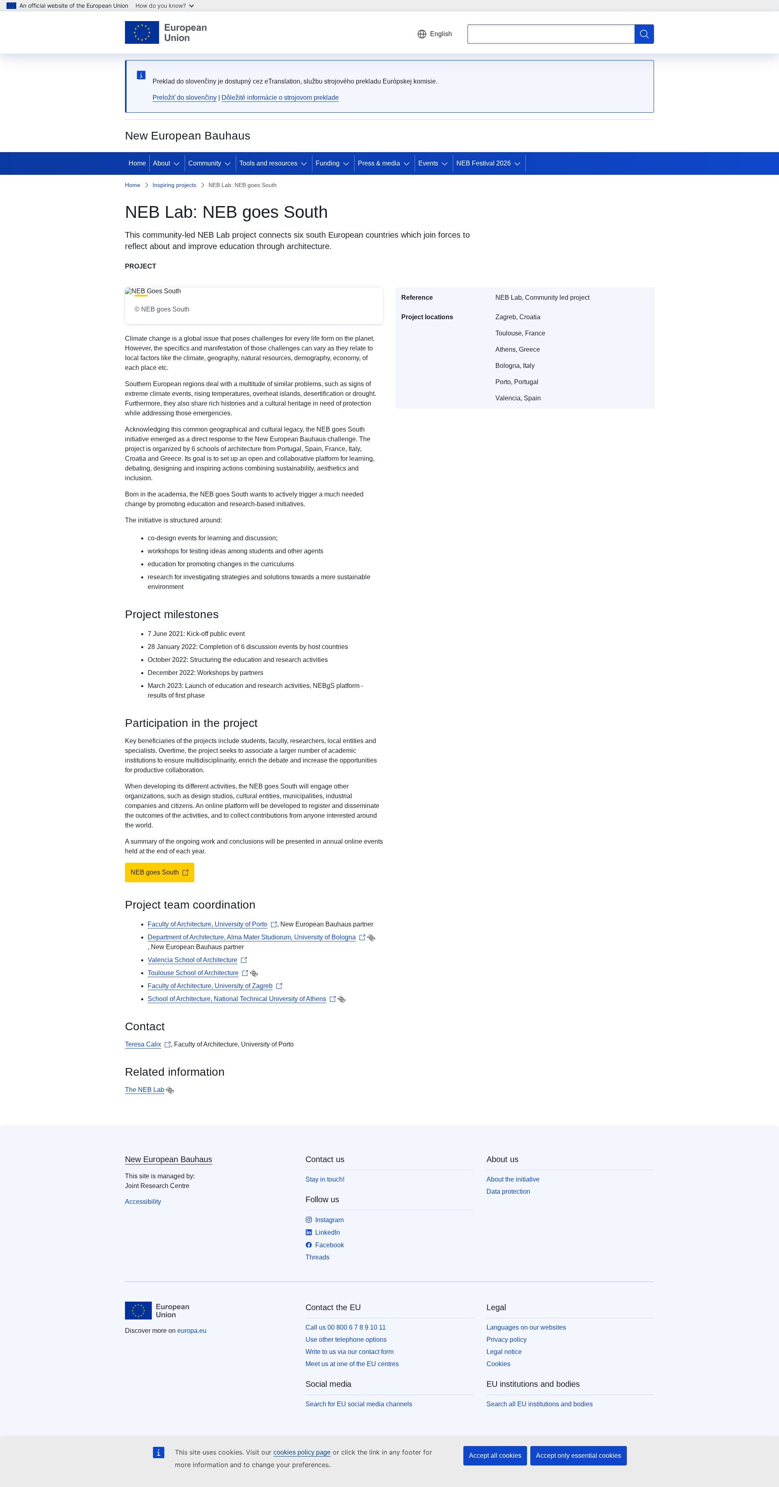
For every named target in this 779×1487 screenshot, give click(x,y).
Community (204, 163)
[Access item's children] (178, 163)
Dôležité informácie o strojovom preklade (280, 97)
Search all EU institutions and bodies (539, 1404)
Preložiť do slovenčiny (185, 97)
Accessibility (143, 1201)
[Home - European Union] (166, 32)
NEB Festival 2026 (483, 163)
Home (137, 163)
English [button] (441, 33)
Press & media (379, 163)
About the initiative (513, 1179)
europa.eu (192, 1330)
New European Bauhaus (168, 1159)
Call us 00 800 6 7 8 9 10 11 (346, 1327)
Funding (328, 163)
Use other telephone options (346, 1339)
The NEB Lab (144, 1089)
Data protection (508, 1191)
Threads (317, 1257)
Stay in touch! (325, 1179)
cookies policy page (302, 1452)
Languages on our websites (526, 1327)
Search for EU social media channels (359, 1404)
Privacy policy (506, 1339)
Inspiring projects (174, 185)
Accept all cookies (495, 1455)
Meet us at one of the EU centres (352, 1363)
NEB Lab (214, 234)
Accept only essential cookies (578, 1455)
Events (428, 163)
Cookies (498, 1363)
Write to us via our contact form (350, 1351)
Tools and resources (268, 163)
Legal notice (504, 1351)
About (161, 163)
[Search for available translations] (371, 938)
